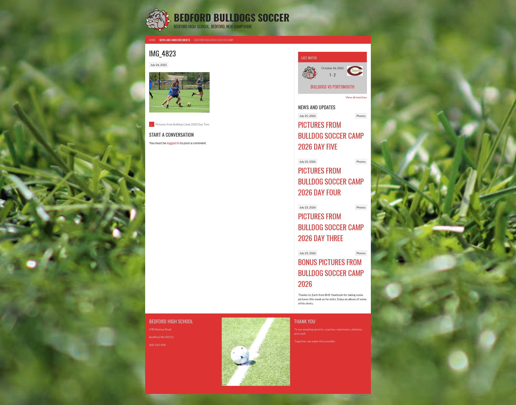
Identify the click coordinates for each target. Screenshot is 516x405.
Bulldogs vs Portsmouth (332, 87)
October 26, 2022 (332, 68)
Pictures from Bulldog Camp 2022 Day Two (179, 124)
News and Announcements (174, 40)
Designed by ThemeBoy (357, 396)
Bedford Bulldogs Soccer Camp (213, 40)
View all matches (356, 97)
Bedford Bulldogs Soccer (231, 17)
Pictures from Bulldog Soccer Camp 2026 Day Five (331, 135)
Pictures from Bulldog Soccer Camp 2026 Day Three (331, 227)
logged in (173, 143)
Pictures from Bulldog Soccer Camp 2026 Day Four (331, 181)
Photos (361, 116)
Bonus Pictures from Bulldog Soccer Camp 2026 (331, 272)
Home (152, 40)
